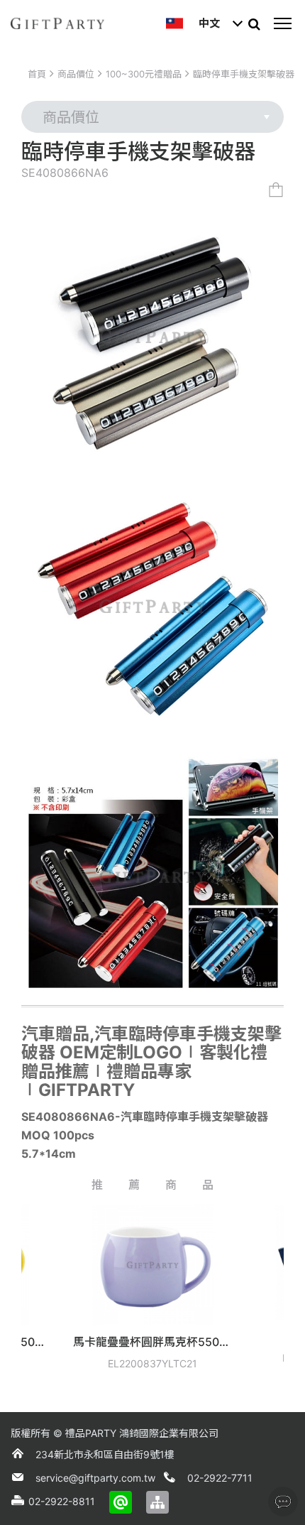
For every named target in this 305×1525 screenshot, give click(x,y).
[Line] (120, 1502)
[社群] (283, 1501)
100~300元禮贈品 (144, 74)
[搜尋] (254, 23)
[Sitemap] (157, 1502)
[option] (115, 1292)
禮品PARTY (90, 1433)
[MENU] (282, 23)
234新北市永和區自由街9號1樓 (104, 1454)
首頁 (37, 74)
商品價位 (75, 74)
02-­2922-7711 (220, 1478)
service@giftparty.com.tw (95, 1478)
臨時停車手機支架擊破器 (243, 74)
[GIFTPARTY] (57, 23)
